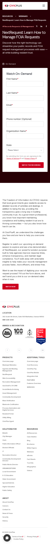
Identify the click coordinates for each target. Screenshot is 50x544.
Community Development (11, 397)
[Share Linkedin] (41, 26)
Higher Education (8, 487)
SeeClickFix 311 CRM (9, 386)
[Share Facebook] (46, 26)
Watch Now (10, 287)
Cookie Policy (18, 539)
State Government (9, 479)
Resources (7, 16)
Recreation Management (11, 382)
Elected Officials (8, 448)
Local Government (9, 472)
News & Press (7, 513)
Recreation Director (9, 455)
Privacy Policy (30, 158)
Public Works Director (10, 464)
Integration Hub (32, 376)
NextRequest (7, 374)
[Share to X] (37, 26)
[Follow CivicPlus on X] (31, 350)
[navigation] (43, 5)
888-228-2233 (8, 320)
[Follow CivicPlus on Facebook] (7, 350)
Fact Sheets (31, 459)
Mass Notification (8, 401)
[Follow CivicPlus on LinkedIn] (19, 350)
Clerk (4, 440)
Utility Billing (6, 417)
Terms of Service (12, 158)
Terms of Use (18, 537)
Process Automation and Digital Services (11, 409)
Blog (28, 440)
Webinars (23, 16)
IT (3, 451)
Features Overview (34, 383)
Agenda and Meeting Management (9, 370)
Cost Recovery (32, 365)
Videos (29, 470)
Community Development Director (11, 460)
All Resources (32, 433)
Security (5, 517)
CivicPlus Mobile (33, 372)
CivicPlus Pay (32, 369)
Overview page (8, 361)
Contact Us (6, 509)
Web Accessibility (8, 378)
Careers (5, 506)
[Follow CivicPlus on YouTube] (43, 350)
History (5, 521)
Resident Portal (7, 414)
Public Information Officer (11, 444)
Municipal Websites (9, 365)
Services (30, 387)
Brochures (30, 444)
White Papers (32, 448)
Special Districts (8, 483)
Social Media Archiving (10, 389)
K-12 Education (7, 475)
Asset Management (9, 393)
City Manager (7, 436)
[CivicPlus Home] (13, 6)
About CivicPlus (8, 502)
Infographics (31, 467)
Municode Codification (10, 404)
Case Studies (32, 437)
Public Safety (7, 490)
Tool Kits (30, 463)
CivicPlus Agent (8, 421)
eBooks (30, 455)
